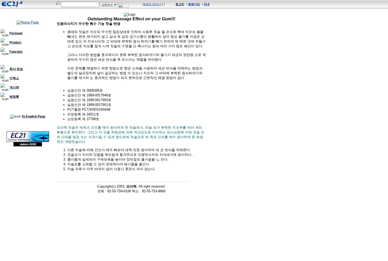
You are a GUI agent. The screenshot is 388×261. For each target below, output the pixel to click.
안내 (207, 4)
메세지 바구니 (152, 4)
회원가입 (194, 4)
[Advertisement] (27, 185)
